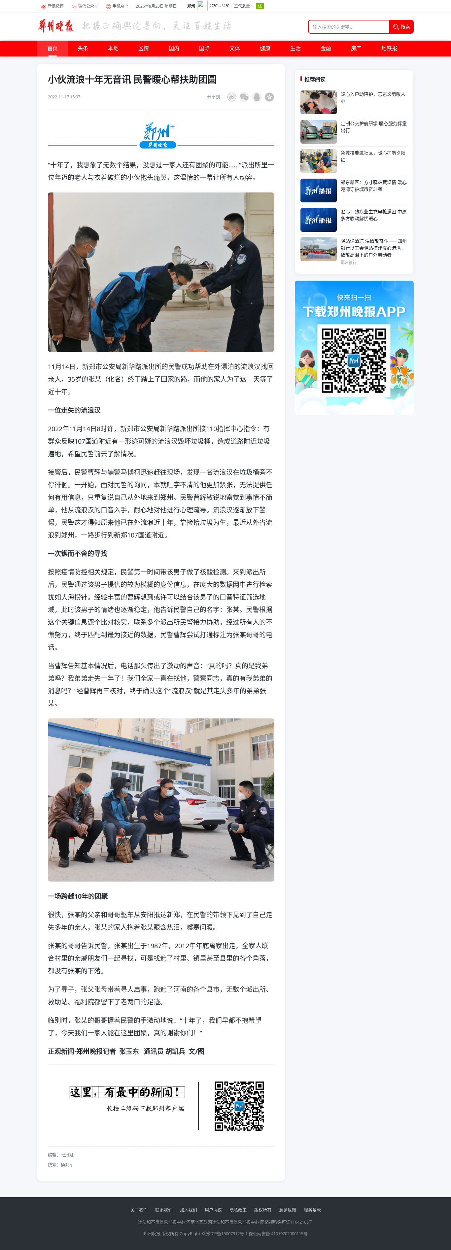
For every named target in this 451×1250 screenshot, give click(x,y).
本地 (113, 48)
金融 (326, 48)
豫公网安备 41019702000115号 (278, 1233)
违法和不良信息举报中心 (161, 1222)
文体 (234, 48)
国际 (204, 48)
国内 (174, 48)
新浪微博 (56, 6)
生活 (295, 48)
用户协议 (213, 1210)
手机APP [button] (120, 6)
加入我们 (188, 1210)
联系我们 (163, 1210)
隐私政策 (238, 1210)
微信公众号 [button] (88, 6)
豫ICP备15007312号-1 (227, 1233)
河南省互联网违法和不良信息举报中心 (222, 1222)
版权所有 (262, 1210)
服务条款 (312, 1210)
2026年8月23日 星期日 (156, 6)
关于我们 (139, 1210)
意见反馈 (287, 1210)
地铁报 (389, 48)
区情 (143, 48)
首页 (52, 48)
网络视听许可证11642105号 (286, 1222)
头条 (83, 48)
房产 (356, 48)
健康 (265, 48)
